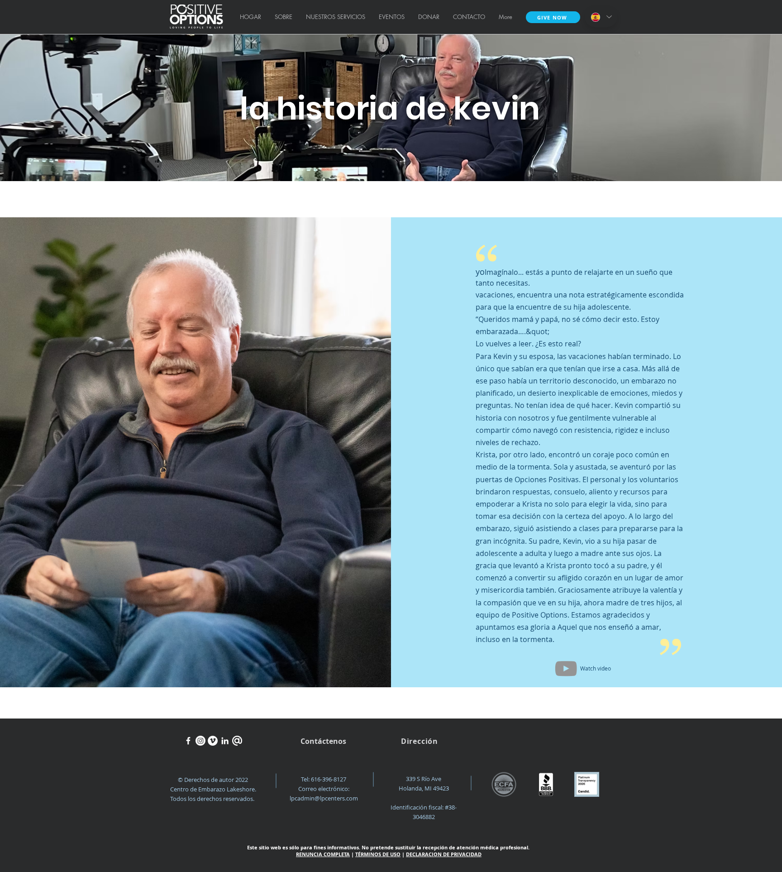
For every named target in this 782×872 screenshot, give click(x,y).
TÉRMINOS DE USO (378, 854)
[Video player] (566, 668)
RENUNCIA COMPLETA (323, 854)
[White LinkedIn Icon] (225, 741)
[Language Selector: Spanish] (601, 17)
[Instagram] (200, 741)
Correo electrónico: (323, 789)
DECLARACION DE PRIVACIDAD (444, 854)
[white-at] (237, 741)
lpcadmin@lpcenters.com (324, 798)
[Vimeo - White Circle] (213, 741)
